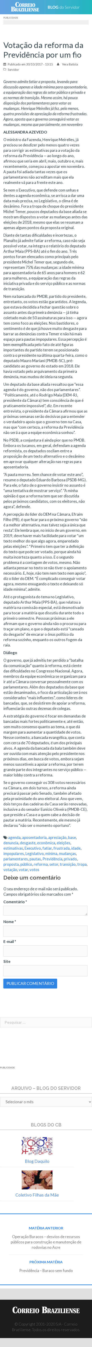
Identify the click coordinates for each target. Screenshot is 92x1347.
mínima (51, 853)
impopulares (13, 853)
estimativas (13, 848)
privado (70, 859)
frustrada (61, 848)
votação (10, 869)
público (26, 864)
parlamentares (15, 859)
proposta (11, 864)
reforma (41, 864)
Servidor (13, 69)
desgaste (28, 842)
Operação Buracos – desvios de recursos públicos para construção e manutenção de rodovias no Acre (46, 1242)
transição (68, 864)
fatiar (47, 848)
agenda (14, 837)
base (72, 837)
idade (76, 848)
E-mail (9, 941)
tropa (82, 864)
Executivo (33, 848)
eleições (63, 842)
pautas (35, 859)
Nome (9, 921)
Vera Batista (70, 64)
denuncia (10, 842)
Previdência (52, 859)
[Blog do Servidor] (65, 7)
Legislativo (34, 853)
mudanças (67, 853)
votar (23, 869)
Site (6, 961)
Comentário (15, 901)
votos (34, 869)
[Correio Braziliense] (27, 7)
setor (53, 864)
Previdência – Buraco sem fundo (46, 1270)
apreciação (57, 837)
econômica (46, 842)
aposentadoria (34, 837)
